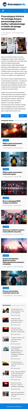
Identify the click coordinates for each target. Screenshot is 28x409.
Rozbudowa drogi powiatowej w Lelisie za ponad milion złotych (17, 320)
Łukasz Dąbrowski (7, 32)
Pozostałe (5, 34)
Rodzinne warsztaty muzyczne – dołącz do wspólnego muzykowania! (17, 384)
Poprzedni (6, 116)
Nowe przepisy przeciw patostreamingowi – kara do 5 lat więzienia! (17, 310)
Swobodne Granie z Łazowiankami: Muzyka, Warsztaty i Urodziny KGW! (17, 329)
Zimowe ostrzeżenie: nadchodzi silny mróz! (11, 292)
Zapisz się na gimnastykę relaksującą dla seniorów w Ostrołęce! (18, 394)
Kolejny (22, 116)
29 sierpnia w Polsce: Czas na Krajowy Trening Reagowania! (18, 339)
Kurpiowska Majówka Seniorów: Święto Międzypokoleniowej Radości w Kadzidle (13, 261)
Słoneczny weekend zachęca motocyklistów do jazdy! (13, 231)
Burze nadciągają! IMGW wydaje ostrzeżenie (12, 202)
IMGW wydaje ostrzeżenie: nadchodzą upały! (12, 144)
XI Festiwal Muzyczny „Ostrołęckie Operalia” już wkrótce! (17, 363)
